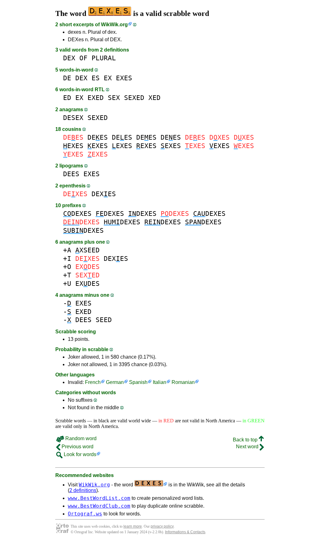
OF (83, 58)
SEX (114, 98)
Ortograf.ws (85, 514)
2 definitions (82, 490)
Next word (248, 446)
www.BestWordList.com (99, 498)
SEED (104, 320)
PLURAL (104, 58)
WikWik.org (114, 24)
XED (154, 98)
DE (67, 78)
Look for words (79, 454)
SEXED (134, 98)
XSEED (87, 250)
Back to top (246, 439)
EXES (124, 78)
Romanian (183, 382)
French (93, 382)
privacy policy (162, 526)
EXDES (87, 283)
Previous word (76, 446)
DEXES (104, 194)
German (115, 382)
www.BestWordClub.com (99, 506)
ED (67, 98)
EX (108, 78)
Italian (159, 382)
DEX (69, 58)
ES (96, 78)
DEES (98, 137)
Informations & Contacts (185, 532)
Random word (80, 438)
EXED (96, 98)
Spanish (138, 382)
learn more (132, 526)
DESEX (73, 118)
